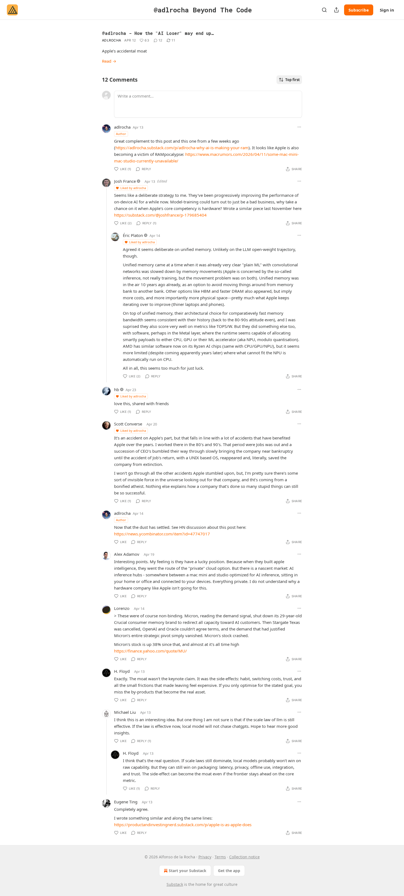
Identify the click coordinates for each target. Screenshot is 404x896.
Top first (292, 79)
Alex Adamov (126, 554)
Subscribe (358, 10)
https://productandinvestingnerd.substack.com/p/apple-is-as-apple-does (182, 824)
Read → (109, 61)
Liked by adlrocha (133, 188)
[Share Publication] (336, 9)
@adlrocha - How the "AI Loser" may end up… (158, 33)
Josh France (125, 181)
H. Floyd (122, 671)
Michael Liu (125, 712)
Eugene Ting (125, 801)
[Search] (324, 9)
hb (116, 389)
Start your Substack (187, 870)
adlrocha (111, 40)
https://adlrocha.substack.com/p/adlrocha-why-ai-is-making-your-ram (181, 147)
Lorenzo (121, 608)
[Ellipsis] (299, 127)
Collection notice (244, 856)
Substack (175, 884)
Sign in (387, 10)
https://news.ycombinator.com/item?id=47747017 (162, 534)
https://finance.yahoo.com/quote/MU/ (150, 651)
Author (121, 134)
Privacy (204, 856)
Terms (220, 856)
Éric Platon (133, 235)
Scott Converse (128, 424)
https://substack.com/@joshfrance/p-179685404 (160, 215)
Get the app (229, 870)
